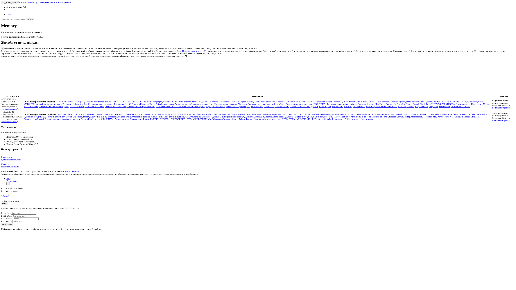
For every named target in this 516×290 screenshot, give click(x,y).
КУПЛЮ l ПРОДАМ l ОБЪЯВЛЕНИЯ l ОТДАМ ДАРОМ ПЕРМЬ (54, 106)
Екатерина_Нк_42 (122, 104)
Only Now (433, 106)
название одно (305, 104)
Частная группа (334, 104)
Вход (8, 178)
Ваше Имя (6, 213)
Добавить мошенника (11, 159)
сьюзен (302, 102)
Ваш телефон (7, 219)
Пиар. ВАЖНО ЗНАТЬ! (452, 102)
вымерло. (80, 102)
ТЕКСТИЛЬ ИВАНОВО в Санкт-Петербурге (141, 102)
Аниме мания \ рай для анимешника (191, 104)
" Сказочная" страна (94, 106)
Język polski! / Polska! (215, 106)
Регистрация (504, 108)
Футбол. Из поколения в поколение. (96, 104)
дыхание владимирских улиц (66, 119)
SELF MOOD (292, 102)
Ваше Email (6, 216)
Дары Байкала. (246, 102)
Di (248, 106)
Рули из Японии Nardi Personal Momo (180, 102)
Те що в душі (325, 106)
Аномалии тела (463, 104)
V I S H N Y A (448, 104)
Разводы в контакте (10, 167)
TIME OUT (269, 106)
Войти (495, 108)
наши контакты (72, 171)
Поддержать (6, 157)
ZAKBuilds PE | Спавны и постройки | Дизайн (296, 106)
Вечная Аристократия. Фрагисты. (381, 106)
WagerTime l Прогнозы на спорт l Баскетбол (219, 102)
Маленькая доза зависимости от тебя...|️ (324, 102)
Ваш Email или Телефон (12, 188)
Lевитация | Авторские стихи (141, 106)
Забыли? (5, 196)
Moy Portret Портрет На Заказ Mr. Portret (393, 104)
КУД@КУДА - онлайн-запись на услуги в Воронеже (48, 104)
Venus (97, 119)
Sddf (310, 117)
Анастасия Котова (66, 102)
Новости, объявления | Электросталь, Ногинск (410, 117)
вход (9, 14)
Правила (5, 164)
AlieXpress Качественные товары (269, 102)
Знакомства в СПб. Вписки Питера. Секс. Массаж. (366, 102)
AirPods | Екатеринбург (287, 104)
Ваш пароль (6, 191)
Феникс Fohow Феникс (115, 106)
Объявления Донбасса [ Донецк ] (205, 117)
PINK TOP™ (319, 104)
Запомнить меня (11, 201)
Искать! (30, 19)
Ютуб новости (421, 106)
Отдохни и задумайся (473, 102)
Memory (486, 104)
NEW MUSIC (257, 106)
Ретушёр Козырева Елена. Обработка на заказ (153, 104)
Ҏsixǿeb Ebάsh (419, 104)
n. (212, 104)
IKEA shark (81, 114)
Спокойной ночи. (366, 104)
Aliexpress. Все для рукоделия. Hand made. (257, 104)
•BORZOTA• (359, 106)
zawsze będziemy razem (236, 106)
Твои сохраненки (406, 106)
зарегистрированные (9, 109)
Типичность (337, 106)
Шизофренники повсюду (225, 104)
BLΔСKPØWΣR (433, 104)
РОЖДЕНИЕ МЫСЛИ (185, 114)
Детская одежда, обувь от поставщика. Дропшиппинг (415, 102)
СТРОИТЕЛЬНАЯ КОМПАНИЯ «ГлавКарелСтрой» (180, 106)
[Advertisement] (81, 76)
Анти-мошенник (63, 2)
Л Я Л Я (348, 106)
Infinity (76, 104)
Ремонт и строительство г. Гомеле (454, 106)
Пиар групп (476, 104)
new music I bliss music (288, 114)
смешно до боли (349, 104)
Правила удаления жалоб (193, 51)
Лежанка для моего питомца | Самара (102, 102)
